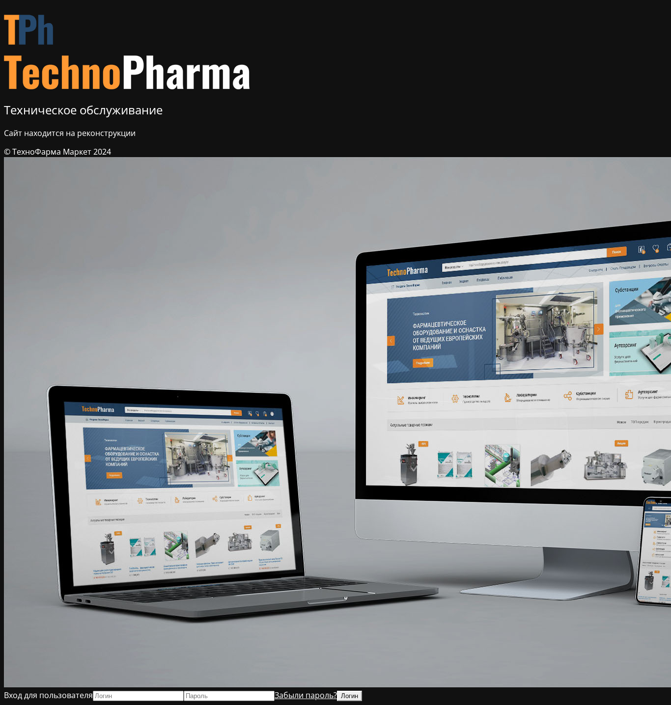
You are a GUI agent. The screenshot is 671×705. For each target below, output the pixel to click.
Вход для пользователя (48, 695)
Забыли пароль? (306, 695)
